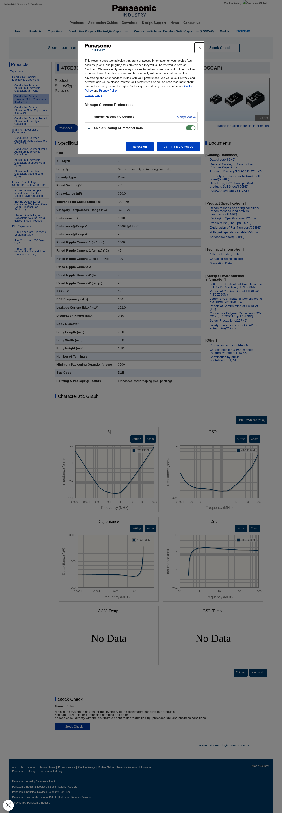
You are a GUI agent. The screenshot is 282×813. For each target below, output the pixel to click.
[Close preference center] (199, 48)
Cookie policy (93, 95)
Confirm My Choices (178, 146)
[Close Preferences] (8, 805)
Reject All (140, 146)
